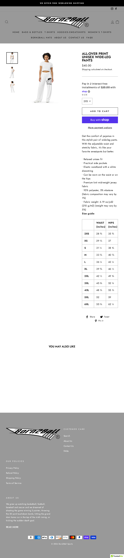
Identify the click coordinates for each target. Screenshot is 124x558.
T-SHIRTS (50, 32)
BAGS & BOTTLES (32, 32)
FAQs (89, 37)
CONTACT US (76, 37)
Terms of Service (13, 483)
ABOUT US (60, 37)
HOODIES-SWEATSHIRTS (71, 32)
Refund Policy (12, 472)
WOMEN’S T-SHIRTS (100, 32)
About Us (68, 440)
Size (85, 94)
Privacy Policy (12, 467)
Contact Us (68, 445)
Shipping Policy (13, 477)
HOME (16, 32)
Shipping (86, 69)
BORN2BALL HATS (41, 37)
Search (67, 435)
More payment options (100, 127)
